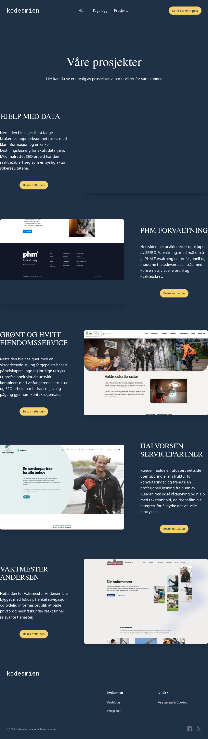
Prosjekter (122, 10)
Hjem (82, 10)
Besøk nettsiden (34, 185)
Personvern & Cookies (172, 702)
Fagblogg (100, 10)
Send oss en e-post (185, 11)
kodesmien (22, 10)
